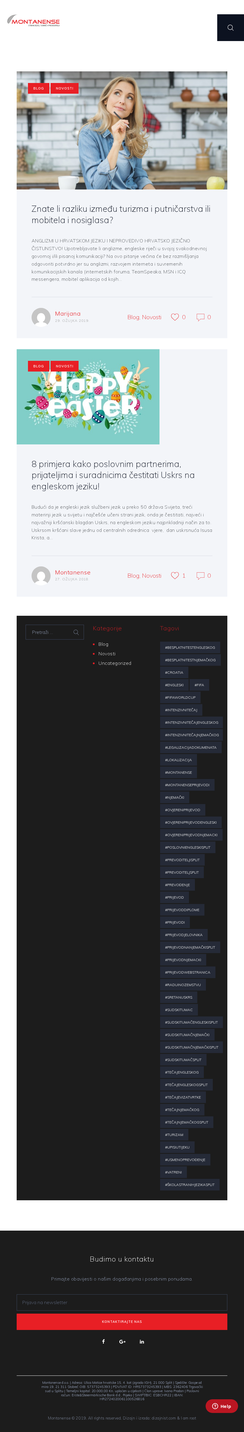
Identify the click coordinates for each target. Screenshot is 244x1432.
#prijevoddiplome (182, 910)
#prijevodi (175, 922)
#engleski (174, 685)
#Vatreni (173, 1172)
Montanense (72, 572)
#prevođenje (177, 885)
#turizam (174, 1134)
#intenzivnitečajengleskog (191, 722)
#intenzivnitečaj (181, 710)
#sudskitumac (179, 1010)
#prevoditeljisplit (182, 860)
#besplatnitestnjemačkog (190, 660)
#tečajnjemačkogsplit (186, 1122)
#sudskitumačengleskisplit (191, 1022)
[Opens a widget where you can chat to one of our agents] (221, 1414)
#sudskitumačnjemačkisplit (191, 1047)
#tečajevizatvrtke (183, 1097)
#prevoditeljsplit (182, 872)
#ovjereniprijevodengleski (191, 822)
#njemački (174, 797)
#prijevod (174, 897)
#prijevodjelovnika (184, 935)
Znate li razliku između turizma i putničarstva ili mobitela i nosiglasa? (121, 214)
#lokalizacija (178, 760)
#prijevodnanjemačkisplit (190, 947)
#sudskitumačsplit (183, 1059)
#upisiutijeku (177, 1147)
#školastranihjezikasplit (190, 1184)
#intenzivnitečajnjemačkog (192, 735)
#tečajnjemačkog (182, 1109)
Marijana (68, 313)
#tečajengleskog (182, 1072)
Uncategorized (115, 663)
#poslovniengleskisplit (187, 847)
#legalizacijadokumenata (191, 747)
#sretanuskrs (178, 997)
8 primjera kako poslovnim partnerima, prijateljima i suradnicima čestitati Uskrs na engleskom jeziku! (113, 474)
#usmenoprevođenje (185, 1159)
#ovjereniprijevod (182, 810)
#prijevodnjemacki (183, 960)
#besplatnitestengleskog (190, 647)
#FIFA (199, 685)
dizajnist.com (164, 1418)
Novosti (64, 88)
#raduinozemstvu (183, 985)
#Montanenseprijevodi (187, 785)
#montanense (178, 772)
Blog (38, 88)
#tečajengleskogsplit (186, 1084)
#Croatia (174, 672)
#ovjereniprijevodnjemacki (191, 835)
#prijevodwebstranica (187, 972)
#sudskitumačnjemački (187, 1035)
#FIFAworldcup (180, 697)
